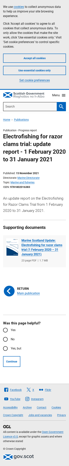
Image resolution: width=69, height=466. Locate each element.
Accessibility (10, 407)
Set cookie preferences (34, 80)
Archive (27, 407)
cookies (19, 7)
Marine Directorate (28, 177)
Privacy (61, 415)
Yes (13, 330)
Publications (21, 119)
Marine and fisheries (22, 182)
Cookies (56, 407)
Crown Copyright (13, 415)
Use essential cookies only (34, 70)
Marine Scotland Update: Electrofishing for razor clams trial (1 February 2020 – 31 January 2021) (41, 247)
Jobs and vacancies (40, 415)
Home (6, 119)
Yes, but (16, 348)
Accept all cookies (35, 58)
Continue (11, 361)
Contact (41, 407)
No (13, 339)
